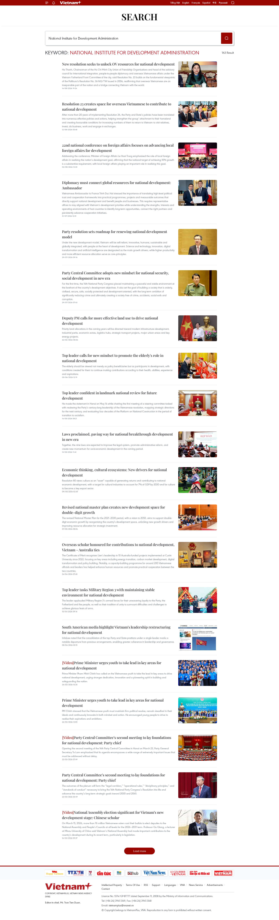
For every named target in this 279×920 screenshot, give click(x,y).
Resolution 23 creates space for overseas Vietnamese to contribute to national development (116, 106)
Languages (170, 884)
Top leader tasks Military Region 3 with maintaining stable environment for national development (108, 592)
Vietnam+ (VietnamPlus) (71, 2)
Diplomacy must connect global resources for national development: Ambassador (116, 185)
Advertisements (215, 884)
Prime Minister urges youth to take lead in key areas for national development (111, 665)
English (185, 2)
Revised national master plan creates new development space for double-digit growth (113, 510)
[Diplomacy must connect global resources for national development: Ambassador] (197, 193)
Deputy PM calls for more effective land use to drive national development (110, 321)
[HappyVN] (54, 873)
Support (156, 884)
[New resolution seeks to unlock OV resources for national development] (197, 74)
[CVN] (178, 873)
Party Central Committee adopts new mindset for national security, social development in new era (115, 275)
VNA (182, 884)
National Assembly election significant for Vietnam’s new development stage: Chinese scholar (113, 815)
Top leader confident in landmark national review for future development (109, 395)
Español (206, 2)
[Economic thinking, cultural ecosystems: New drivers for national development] (197, 480)
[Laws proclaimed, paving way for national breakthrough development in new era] (197, 444)
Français (196, 2)
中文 (215, 3)
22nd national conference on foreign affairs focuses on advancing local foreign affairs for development (118, 148)
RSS (146, 884)
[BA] (223, 873)
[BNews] (119, 873)
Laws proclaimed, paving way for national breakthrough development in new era (117, 437)
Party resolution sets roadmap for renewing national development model (114, 234)
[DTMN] (200, 873)
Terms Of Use (133, 884)
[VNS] (155, 873)
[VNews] (90, 873)
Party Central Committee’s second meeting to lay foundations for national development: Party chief (116, 740)
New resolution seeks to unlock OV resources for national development (118, 64)
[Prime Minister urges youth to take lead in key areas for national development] (197, 673)
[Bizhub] (133, 873)
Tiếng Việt (175, 2)
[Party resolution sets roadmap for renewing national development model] (197, 242)
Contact (106, 888)
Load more (139, 851)
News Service (196, 884)
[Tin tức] (104, 873)
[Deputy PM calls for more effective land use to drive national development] (197, 328)
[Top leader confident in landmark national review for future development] (197, 403)
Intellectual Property (112, 884)
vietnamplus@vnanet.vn (121, 905)
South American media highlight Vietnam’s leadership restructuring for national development (116, 630)
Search (139, 16)
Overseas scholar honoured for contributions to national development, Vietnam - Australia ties (118, 547)
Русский (223, 3)
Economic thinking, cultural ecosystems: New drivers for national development (114, 472)
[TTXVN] (75, 873)
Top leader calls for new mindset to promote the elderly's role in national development (112, 358)
